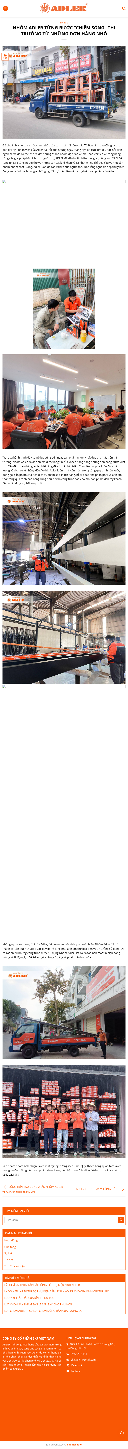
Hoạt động (11, 1240)
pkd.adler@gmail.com (83, 1359)
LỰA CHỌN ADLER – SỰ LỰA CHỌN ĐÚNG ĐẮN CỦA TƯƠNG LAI (43, 1311)
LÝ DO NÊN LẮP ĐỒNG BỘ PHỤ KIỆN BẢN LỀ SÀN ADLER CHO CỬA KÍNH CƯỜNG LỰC (56, 1291)
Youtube (75, 1371)
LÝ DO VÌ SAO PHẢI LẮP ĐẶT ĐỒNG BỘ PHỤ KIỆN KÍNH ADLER (42, 1285)
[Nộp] (121, 1220)
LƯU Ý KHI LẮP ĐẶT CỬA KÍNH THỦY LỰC (29, 1298)
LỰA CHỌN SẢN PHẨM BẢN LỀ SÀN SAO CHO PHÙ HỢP (38, 1304)
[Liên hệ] (122, 1433)
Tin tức (64, 22)
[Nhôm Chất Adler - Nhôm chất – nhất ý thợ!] (64, 8)
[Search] (123, 8)
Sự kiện (9, 1253)
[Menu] (5, 8)
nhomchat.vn (74, 1444)
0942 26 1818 (79, 1354)
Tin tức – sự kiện (14, 1266)
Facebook (76, 1365)
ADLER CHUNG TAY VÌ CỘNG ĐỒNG (98, 1189)
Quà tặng (10, 1247)
